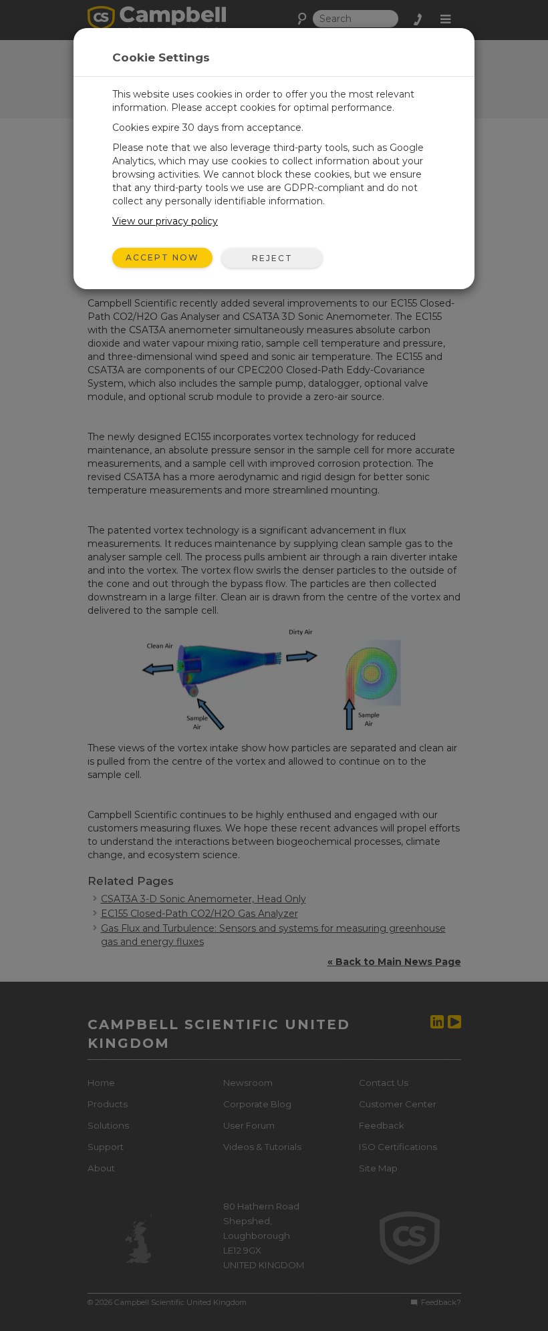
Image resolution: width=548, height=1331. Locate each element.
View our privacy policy (165, 221)
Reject (272, 258)
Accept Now (162, 257)
